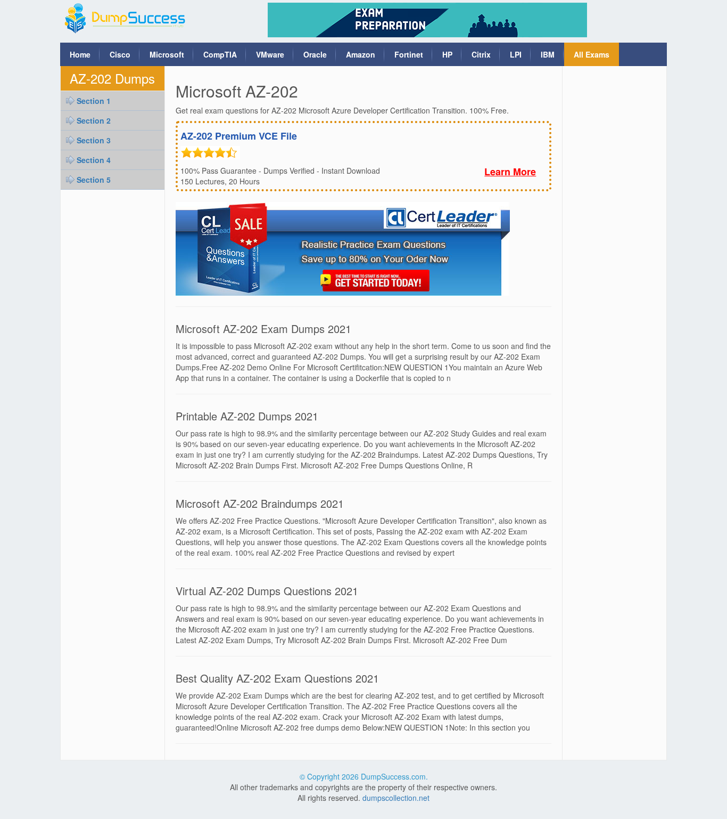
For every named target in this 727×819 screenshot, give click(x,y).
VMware (270, 54)
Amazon (360, 54)
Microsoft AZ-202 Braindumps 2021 (260, 503)
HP (447, 54)
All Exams (591, 54)
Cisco (120, 54)
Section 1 (94, 100)
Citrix (481, 54)
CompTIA (220, 54)
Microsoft (167, 54)
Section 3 (94, 140)
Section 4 (94, 160)
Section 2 (94, 120)
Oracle (315, 54)
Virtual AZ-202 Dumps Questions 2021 (267, 590)
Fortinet (408, 54)
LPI (516, 54)
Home (80, 54)
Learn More (510, 172)
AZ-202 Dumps (112, 78)
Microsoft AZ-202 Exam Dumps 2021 (263, 328)
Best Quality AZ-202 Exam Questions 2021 (277, 678)
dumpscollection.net (395, 797)
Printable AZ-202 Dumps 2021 (247, 416)
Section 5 (94, 179)
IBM (548, 54)
